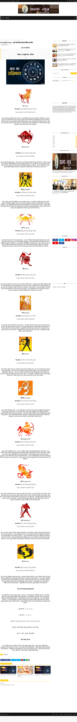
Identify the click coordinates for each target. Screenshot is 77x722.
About (57, 714)
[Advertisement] (38, 30)
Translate (73, 80)
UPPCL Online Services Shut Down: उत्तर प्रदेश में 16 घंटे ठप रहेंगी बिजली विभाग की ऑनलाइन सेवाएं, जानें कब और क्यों (67, 64)
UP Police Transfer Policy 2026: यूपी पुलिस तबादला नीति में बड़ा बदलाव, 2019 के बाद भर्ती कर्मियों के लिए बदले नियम (67, 54)
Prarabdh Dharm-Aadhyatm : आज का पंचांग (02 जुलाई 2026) (25, 675)
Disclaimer (75, 714)
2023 (65, 141)
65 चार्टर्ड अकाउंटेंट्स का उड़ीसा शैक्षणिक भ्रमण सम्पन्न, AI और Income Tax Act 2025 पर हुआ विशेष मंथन (67, 50)
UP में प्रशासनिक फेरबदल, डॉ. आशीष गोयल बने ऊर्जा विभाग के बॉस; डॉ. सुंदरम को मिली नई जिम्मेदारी (66, 45)
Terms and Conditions (68, 714)
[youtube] (74, 1)
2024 (65, 139)
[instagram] (71, 1)
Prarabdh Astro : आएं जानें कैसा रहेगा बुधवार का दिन (42, 674)
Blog (8, 714)
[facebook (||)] (61, 243)
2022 (65, 143)
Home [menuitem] (2, 17)
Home (1, 40)
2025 (65, 137)
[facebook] (67, 1)
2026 (65, 136)
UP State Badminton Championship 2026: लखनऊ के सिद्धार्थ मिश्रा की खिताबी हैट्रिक (67, 59)
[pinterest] (76, 1)
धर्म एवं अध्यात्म (5, 40)
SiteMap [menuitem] (7, 17)
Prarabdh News (4, 44)
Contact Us (61, 714)
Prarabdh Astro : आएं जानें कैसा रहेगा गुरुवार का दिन (8, 674)
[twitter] (69, 1)
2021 (65, 145)
